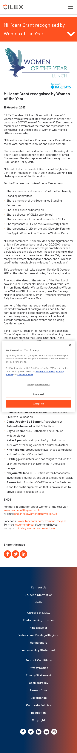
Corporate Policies (38, 705)
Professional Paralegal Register (39, 635)
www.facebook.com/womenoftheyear (42, 521)
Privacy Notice (38, 667)
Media (38, 602)
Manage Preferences (38, 384)
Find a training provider (38, 620)
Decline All (38, 394)
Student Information (39, 594)
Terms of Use (38, 690)
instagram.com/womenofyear (37, 528)
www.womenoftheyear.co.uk (22, 510)
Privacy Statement (38, 675)
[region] (38, 376)
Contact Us (38, 587)
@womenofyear (24, 524)
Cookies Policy (38, 682)
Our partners (38, 642)
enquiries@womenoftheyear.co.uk (35, 513)
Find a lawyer (38, 627)
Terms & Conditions (38, 660)
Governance (38, 697)
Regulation (38, 712)
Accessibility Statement (38, 650)
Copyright (38, 720)
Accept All (38, 403)
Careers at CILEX (38, 612)
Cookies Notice (25, 374)
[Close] (70, 345)
